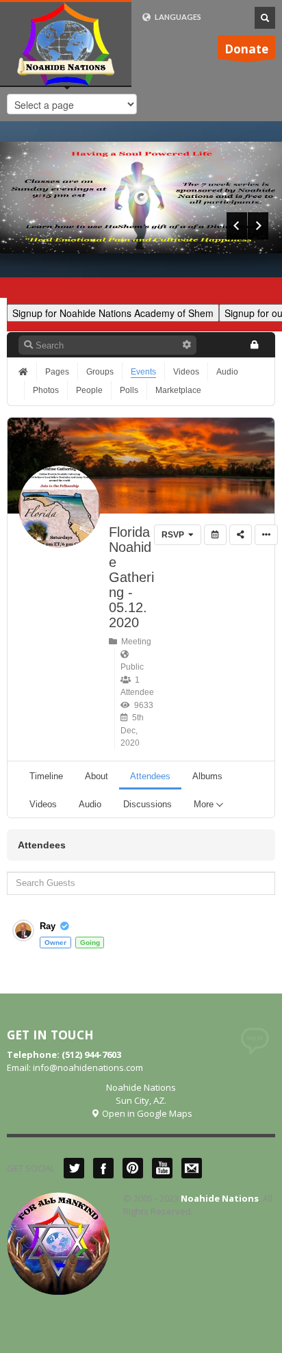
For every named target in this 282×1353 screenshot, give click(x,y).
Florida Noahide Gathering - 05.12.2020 (131, 577)
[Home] (24, 372)
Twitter (74, 1168)
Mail (191, 1168)
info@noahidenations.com (88, 1067)
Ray (47, 926)
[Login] (254, 345)
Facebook (103, 1168)
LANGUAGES (177, 16)
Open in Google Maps (146, 1113)
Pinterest (133, 1168)
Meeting (134, 641)
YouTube (162, 1168)
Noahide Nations (220, 1198)
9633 (141, 705)
